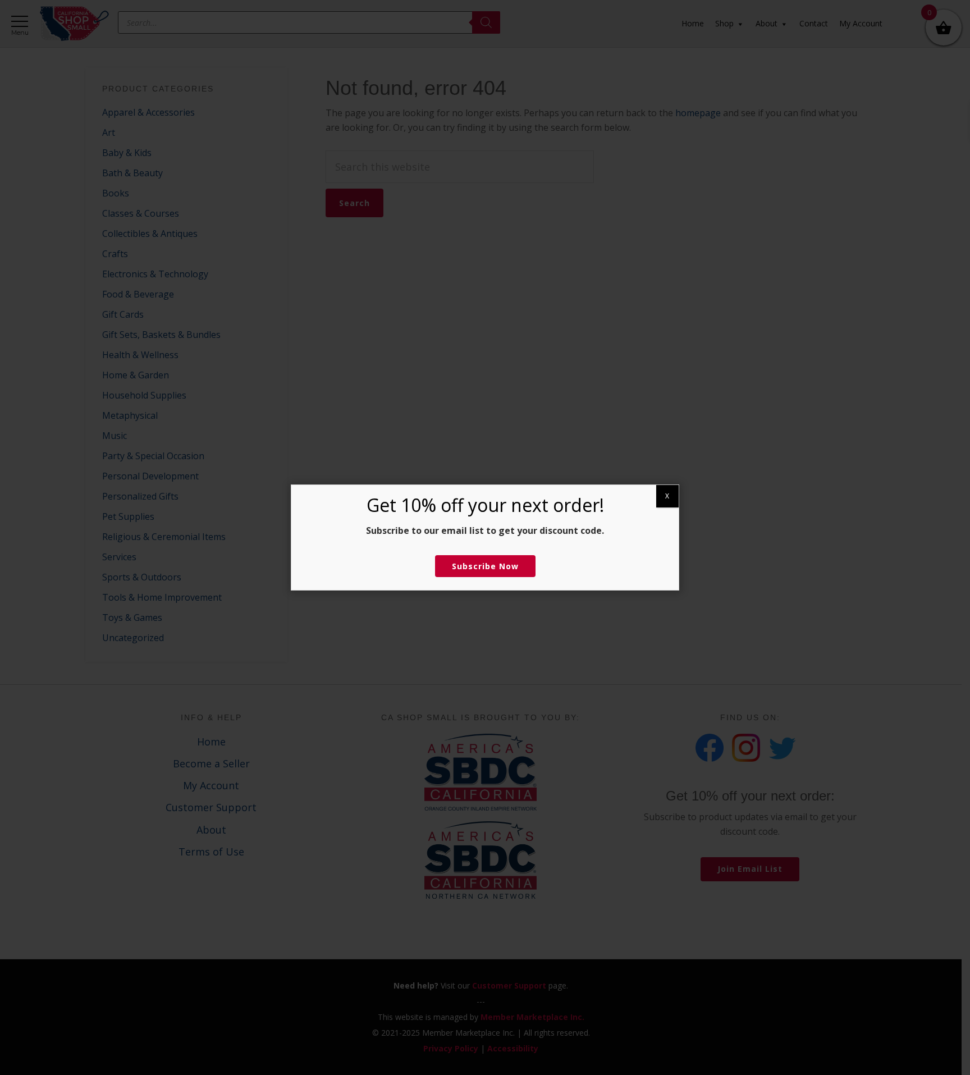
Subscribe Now (485, 566)
